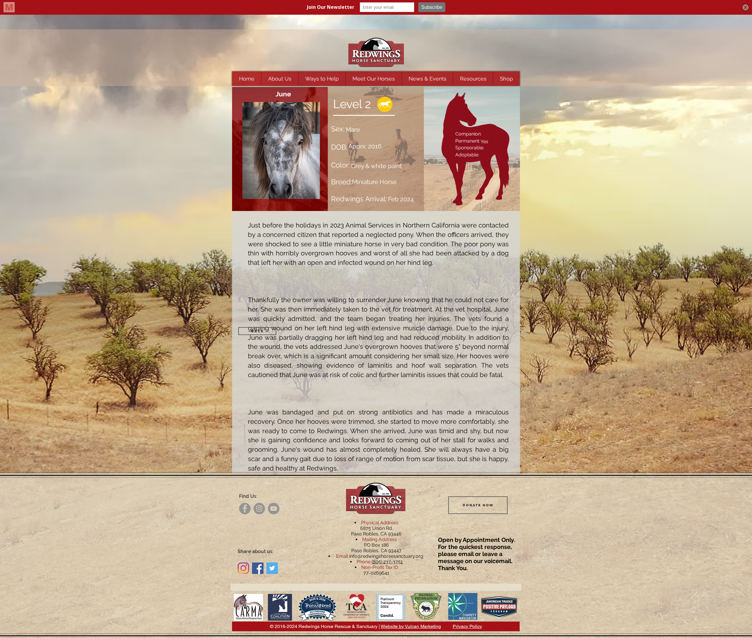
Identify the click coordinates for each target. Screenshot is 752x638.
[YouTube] (273, 508)
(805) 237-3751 (387, 562)
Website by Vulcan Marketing (411, 626)
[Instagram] (259, 508)
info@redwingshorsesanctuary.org (386, 556)
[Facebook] (245, 508)
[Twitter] (272, 568)
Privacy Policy (467, 626)
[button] (279, 79)
